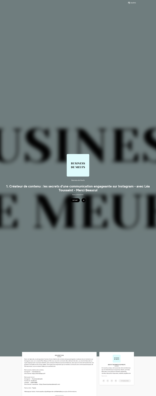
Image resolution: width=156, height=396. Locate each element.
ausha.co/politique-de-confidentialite (51, 391)
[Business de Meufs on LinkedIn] (115, 380)
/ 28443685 (34, 382)
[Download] (84, 200)
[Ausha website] (132, 3)
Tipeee (34, 388)
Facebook (34, 380)
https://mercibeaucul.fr (38, 373)
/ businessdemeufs (37, 379)
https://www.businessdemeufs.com (49, 384)
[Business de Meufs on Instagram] (111, 380)
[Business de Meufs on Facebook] (103, 380)
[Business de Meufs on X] (107, 380)
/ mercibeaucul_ (36, 371)
